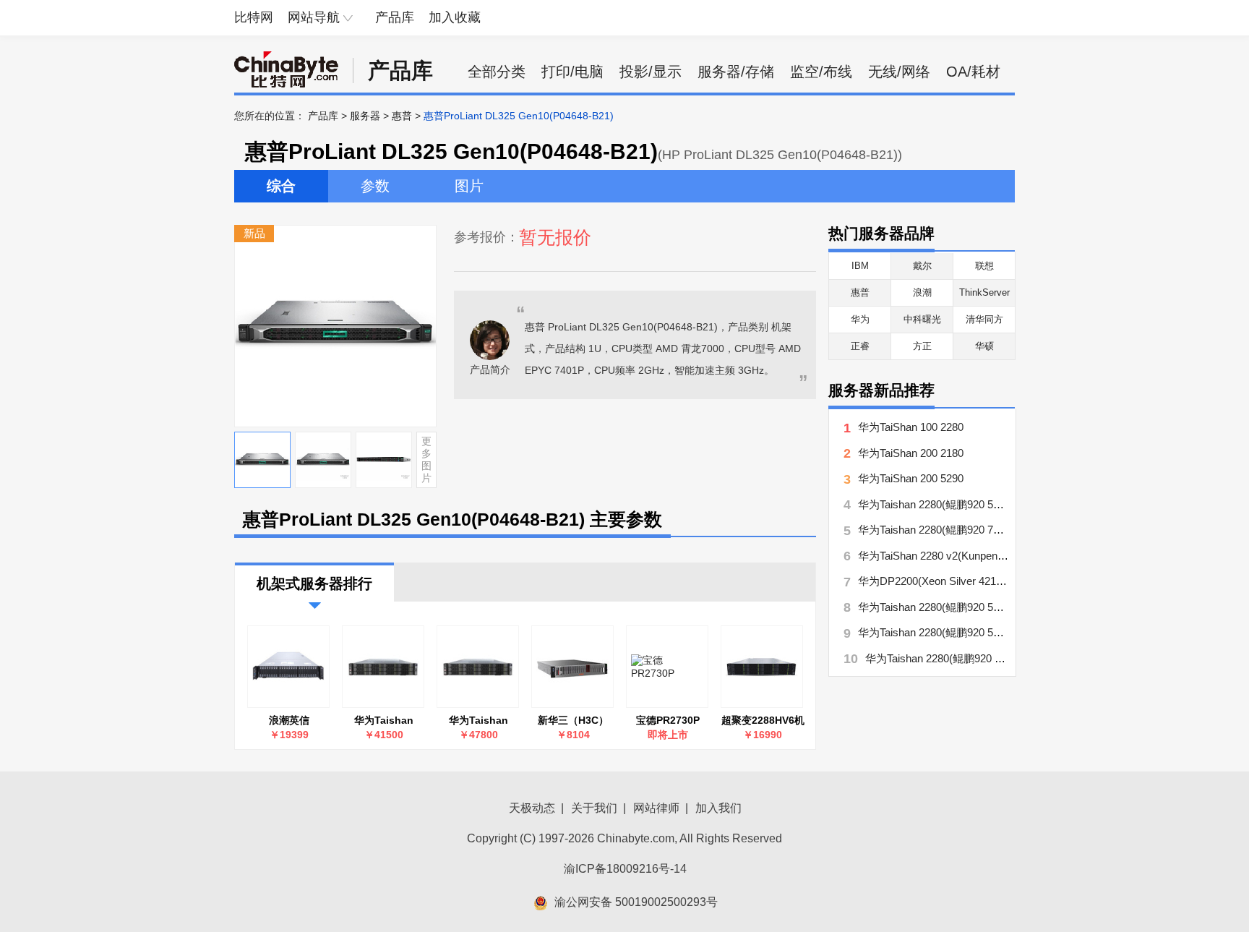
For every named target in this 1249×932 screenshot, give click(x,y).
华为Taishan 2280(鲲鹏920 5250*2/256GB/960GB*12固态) (996, 504)
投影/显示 (650, 72)
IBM (860, 265)
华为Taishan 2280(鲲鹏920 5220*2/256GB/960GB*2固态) (993, 632)
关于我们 (594, 808)
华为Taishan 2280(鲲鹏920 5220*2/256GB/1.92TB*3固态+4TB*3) (384, 720)
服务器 (365, 115)
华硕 (984, 346)
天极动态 (532, 808)
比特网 (253, 17)
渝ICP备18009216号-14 (625, 869)
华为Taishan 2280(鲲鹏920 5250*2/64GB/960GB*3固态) (997, 658)
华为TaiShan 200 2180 (910, 453)
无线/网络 (899, 72)
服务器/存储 (736, 72)
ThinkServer (984, 292)
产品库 (394, 17)
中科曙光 (922, 319)
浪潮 (922, 292)
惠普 (402, 115)
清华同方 (984, 319)
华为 (860, 319)
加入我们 (718, 808)
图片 (469, 186)
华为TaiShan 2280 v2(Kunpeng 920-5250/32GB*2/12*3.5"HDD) (1006, 556)
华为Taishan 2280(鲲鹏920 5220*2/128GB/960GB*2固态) (993, 607)
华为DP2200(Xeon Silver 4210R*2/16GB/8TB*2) (972, 581)
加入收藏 (455, 17)
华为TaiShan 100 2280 (910, 427)
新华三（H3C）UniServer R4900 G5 (573, 720)
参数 (375, 186)
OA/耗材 (973, 72)
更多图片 (426, 459)
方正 (922, 346)
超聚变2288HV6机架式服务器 (762, 720)
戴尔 (922, 265)
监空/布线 (821, 72)
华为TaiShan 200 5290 (910, 478)
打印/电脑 (572, 72)
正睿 (860, 346)
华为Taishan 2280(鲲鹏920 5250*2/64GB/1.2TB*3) (478, 720)
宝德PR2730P (668, 720)
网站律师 (656, 808)
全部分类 (496, 72)
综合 (281, 186)
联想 (984, 265)
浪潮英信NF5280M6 (289, 720)
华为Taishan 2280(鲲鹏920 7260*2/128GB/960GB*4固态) (993, 529)
